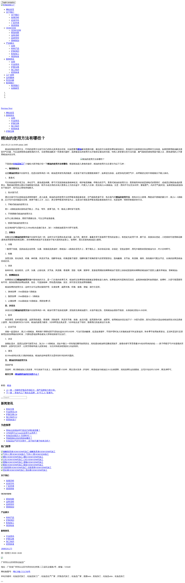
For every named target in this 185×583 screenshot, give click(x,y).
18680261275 (6, 549)
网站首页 (10, 9)
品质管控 (15, 38)
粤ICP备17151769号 (21, 572)
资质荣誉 (15, 25)
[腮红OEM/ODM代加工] (12, 457)
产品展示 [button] (10, 43)
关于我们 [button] (10, 12)
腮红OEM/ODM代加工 (33, 457)
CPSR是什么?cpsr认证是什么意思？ (21, 433)
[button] (4, 108)
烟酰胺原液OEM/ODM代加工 (42, 452)
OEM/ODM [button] (11, 28)
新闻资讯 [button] (10, 59)
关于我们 (15, 15)
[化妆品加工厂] (92, 5)
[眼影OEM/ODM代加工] (12, 465)
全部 (13, 46)
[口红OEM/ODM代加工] (12, 459)
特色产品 (15, 48)
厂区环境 (15, 23)
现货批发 (15, 56)
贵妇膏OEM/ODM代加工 (36, 470)
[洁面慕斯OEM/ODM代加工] (14, 467)
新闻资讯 (10, 115)
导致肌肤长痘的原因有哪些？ (19, 438)
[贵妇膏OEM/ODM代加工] (13, 470)
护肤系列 (15, 51)
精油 (9, 385)
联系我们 (15, 85)
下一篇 (30, 393)
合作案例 (10, 78)
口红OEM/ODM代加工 (33, 459)
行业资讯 (15, 64)
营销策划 (15, 40)
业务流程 (15, 35)
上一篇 (31, 390)
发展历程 (15, 17)
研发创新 (15, 33)
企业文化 (15, 20)
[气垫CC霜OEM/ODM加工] (13, 454)
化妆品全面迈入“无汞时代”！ (19, 436)
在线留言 (15, 88)
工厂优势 (10, 75)
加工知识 (15, 70)
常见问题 (10, 80)
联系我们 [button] (10, 83)
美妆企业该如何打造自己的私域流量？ (23, 430)
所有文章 (10, 409)
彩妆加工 (15, 54)
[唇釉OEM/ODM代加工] (12, 462)
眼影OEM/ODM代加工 (33, 465)
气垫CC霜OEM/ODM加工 (37, 454)
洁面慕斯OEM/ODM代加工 (39, 467)
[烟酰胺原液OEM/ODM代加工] (15, 452)
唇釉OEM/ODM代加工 (33, 462)
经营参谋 (15, 72)
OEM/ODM (16, 30)
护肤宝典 (15, 67)
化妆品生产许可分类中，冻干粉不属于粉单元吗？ (28, 441)
